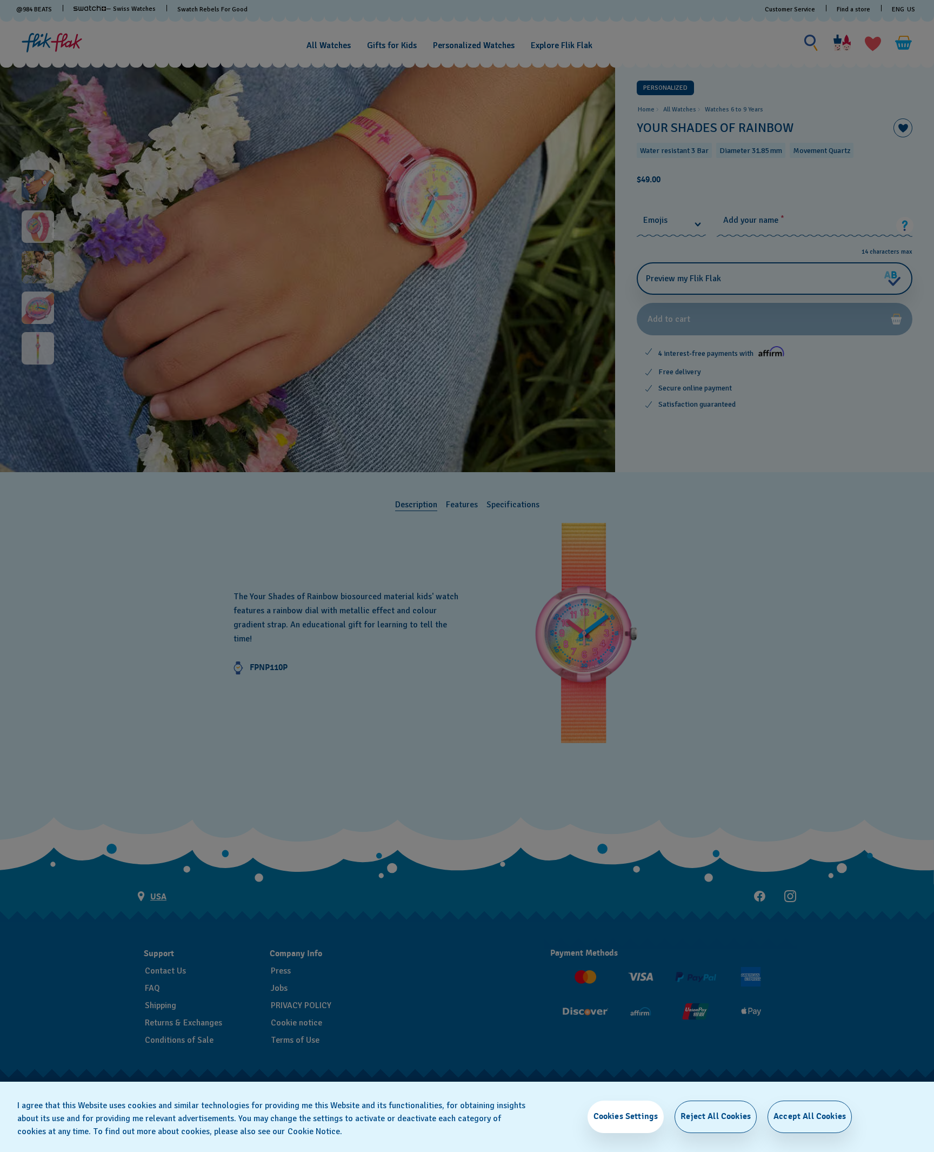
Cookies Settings (625, 1116)
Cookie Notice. (315, 1131)
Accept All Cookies (809, 1116)
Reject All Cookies (716, 1116)
